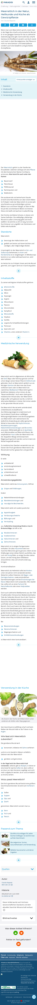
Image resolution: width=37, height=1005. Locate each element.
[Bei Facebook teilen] (5, 25)
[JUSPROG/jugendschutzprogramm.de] (8, 987)
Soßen (18, 768)
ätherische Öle (9, 287)
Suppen (7, 795)
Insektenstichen (9, 536)
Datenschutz (18, 997)
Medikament (13, 390)
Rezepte (24, 766)
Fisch (6, 813)
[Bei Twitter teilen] (14, 25)
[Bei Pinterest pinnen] (23, 25)
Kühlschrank (30, 381)
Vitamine (7, 332)
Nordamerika (5, 255)
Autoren (12, 957)
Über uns (4, 957)
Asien (22, 252)
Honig (9, 555)
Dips (5, 798)
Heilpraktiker (25, 586)
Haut (13, 434)
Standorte (6, 86)
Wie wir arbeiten (22, 957)
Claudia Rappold (7, 882)
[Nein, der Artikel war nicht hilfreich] (21, 933)
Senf (5, 379)
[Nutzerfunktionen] (28, 2)
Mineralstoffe (9, 314)
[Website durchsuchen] (23, 2)
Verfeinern (31, 786)
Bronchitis (28, 428)
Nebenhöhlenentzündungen (11, 428)
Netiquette (29, 955)
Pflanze (32, 170)
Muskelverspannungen (9, 425)
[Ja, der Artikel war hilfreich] (15, 933)
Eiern (6, 810)
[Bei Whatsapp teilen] (32, 25)
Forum (3, 955)
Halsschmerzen (9, 539)
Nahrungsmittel (15, 6)
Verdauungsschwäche (12, 516)
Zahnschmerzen (10, 542)
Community (11, 955)
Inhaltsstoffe (7, 89)
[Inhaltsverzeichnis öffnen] (34, 997)
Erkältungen (17, 488)
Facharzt (21, 584)
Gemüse (25, 6)
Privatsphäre (27, 997)
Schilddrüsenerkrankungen (14, 635)
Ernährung (4, 6)
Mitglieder (20, 955)
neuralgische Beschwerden (13, 504)
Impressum (9, 997)
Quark (6, 801)
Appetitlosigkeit (9, 513)
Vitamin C (25, 332)
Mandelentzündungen (12, 500)
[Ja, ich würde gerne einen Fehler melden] (18, 944)
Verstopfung (8, 522)
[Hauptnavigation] (33, 2)
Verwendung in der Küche (12, 95)
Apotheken (28, 430)
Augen (3, 732)
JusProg (17, 992)
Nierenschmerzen (10, 629)
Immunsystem (22, 484)
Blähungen (8, 519)
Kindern (29, 571)
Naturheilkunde (6, 586)
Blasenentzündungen (11, 626)
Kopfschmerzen (24, 423)
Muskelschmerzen (10, 533)
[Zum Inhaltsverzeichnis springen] (18, 271)
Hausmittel (19, 549)
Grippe (6, 488)
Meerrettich (8, 167)
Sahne (24, 748)
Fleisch (6, 816)
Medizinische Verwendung (12, 92)
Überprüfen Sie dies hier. (28, 983)
